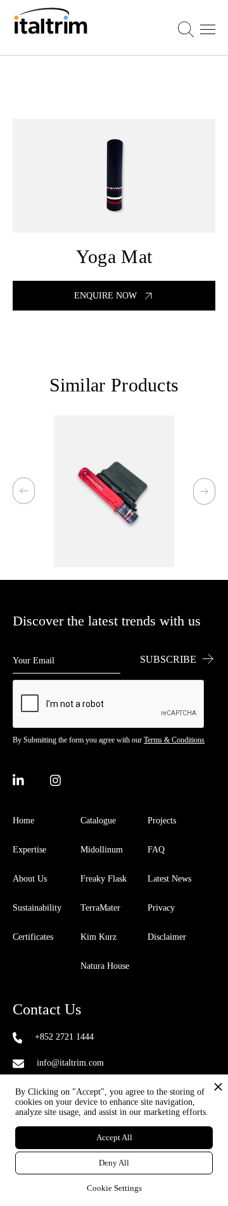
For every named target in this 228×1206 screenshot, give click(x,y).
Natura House (104, 966)
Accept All (114, 1137)
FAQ (156, 849)
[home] (51, 27)
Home (23, 820)
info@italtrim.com (70, 1063)
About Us (30, 878)
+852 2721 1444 (64, 1037)
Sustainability (37, 908)
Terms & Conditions (174, 739)
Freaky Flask (103, 878)
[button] (196, 28)
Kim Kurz (98, 937)
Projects (162, 820)
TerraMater (100, 908)
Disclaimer (167, 937)
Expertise (29, 849)
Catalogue (98, 820)
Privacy (161, 908)
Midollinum (101, 849)
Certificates (33, 937)
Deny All (114, 1162)
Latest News (169, 878)
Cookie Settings (114, 1188)
